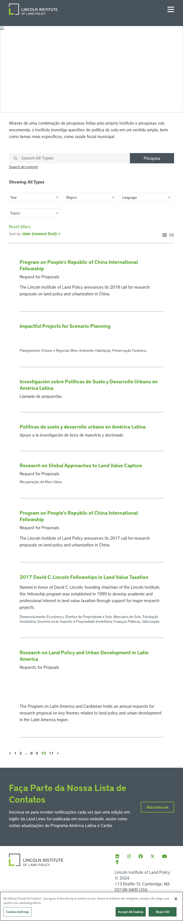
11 (51, 752)
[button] (34, 197)
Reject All (162, 912)
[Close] (176, 899)
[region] (91, 906)
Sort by (15, 233)
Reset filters (20, 226)
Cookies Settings (17, 912)
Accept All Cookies (130, 912)
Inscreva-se (157, 807)
